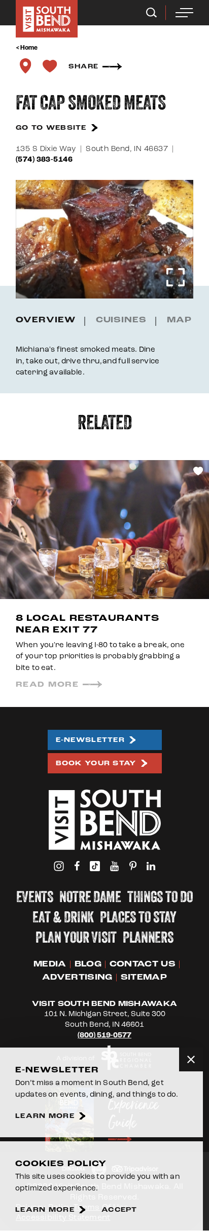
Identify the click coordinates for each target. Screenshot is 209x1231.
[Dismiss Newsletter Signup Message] (191, 1059)
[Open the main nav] (184, 12)
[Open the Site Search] (151, 13)
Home (29, 48)
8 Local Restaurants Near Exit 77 (88, 624)
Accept (119, 1210)
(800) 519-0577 (104, 1035)
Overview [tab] (46, 320)
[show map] (25, 66)
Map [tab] (179, 320)
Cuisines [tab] (121, 320)
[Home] (47, 19)
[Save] (49, 66)
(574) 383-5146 (44, 159)
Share (83, 66)
